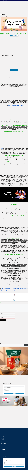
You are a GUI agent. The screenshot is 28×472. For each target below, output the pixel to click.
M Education (14, 377)
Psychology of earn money (19, 288)
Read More (14, 300)
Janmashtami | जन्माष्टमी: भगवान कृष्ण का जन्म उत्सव (7, 291)
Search (1, 343)
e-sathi (2, 450)
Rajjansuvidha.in (12, 470)
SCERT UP (14, 375)
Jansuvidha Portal (4, 0)
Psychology (13, 288)
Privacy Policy (3, 449)
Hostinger (2, 438)
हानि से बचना (2, 148)
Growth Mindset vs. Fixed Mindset (6, 288)
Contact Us (2, 448)
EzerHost (2, 439)
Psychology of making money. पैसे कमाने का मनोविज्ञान (15, 105)
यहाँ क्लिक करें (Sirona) (14, 69)
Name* (5, 389)
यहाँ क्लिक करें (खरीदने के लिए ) (14, 35)
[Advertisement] (14, 7)
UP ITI (2, 454)
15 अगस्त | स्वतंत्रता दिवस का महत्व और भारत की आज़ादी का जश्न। (9, 290)
